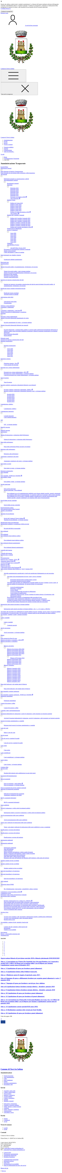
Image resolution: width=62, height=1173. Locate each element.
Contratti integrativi (9, 416)
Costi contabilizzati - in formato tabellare (14, 757)
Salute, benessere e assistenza (11, 1109)
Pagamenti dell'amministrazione (9, 776)
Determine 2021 (14, 194)
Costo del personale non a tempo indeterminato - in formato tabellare (21, 375)
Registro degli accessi (9, 919)
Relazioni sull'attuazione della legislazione (14, 855)
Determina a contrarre (15, 588)
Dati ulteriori (4, 932)
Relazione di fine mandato (10, 274)
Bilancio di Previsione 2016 (14, 662)
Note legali (6, 1162)
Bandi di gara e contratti (7, 554)
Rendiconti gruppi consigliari (11, 293)
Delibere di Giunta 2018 (16, 203)
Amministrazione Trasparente (11, 158)
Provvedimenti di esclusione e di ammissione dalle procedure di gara (24, 597)
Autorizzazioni (7, 1111)
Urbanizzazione (8, 150)
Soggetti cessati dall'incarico (11, 277)
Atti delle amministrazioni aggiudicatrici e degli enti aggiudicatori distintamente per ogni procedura (29, 573)
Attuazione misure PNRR (7, 884)
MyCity (4, 1171)
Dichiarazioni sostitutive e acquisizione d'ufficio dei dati (15, 524)
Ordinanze (9, 243)
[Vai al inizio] (1, 1019)
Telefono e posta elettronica (8, 305)
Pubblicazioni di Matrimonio (14, 228)
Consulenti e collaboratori (7, 307)
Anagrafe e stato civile (9, 1091)
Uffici (5, 1078)
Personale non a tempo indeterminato (10, 367)
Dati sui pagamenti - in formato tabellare (14, 785)
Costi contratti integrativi (10, 417)
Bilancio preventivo (9, 646)
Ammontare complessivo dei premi (9, 456)
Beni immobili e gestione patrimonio (10, 691)
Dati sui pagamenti (5, 779)
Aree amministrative (9, 1077)
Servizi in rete (4, 768)
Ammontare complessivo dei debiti (13, 795)
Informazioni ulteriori (15, 596)
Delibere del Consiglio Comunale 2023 (20, 218)
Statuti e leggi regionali (10, 251)
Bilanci (2, 635)
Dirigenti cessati (5, 338)
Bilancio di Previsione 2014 (14, 661)
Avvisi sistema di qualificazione (18, 593)
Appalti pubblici (8, 1096)
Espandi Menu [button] (4, 167)
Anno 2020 (13, 237)
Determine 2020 (14, 192)
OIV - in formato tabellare (10, 424)
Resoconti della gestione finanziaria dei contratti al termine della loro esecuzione (27, 601)
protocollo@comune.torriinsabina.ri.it (13, 1148)
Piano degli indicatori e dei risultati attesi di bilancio (14, 684)
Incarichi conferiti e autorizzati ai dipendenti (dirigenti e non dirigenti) (18, 385)
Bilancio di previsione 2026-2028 (15, 649)
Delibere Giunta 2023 (15, 210)
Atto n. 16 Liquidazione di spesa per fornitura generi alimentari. (22, 1013)
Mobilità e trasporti (8, 1101)
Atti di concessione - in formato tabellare (14, 632)
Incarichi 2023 (10, 395)
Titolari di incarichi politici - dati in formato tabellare (17, 271)
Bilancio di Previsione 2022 (17, 658)
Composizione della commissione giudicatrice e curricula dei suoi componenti (27, 599)
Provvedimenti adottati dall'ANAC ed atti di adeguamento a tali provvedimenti (24, 908)
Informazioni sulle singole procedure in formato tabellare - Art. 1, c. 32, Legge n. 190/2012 (27, 609)
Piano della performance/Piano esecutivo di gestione (17, 446)
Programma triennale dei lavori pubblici (20, 581)
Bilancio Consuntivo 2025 (14, 668)
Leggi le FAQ (7, 1152)
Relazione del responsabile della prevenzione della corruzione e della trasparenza (24, 906)
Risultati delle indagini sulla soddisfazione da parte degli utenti (20, 773)
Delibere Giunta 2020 (15, 206)
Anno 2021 (13, 239)
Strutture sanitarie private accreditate (10, 860)
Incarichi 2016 (10, 400)
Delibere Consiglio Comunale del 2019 (20, 224)
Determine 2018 (14, 189)
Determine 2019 (14, 191)
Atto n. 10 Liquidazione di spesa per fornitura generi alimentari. (22, 993)
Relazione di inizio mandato (11, 275)
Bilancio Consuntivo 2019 (14, 677)
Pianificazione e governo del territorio (10, 829)
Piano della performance (7, 442)
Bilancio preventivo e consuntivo (9, 641)
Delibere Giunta (11, 200)
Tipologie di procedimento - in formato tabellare (16, 520)
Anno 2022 (13, 240)
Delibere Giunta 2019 (15, 204)
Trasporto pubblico (8, 147)
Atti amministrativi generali (11, 180)
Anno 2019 (13, 236)
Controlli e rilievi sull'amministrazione (10, 710)
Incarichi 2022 (10, 394)
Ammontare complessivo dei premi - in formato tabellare (18, 461)
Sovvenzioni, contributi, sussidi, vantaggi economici (14, 614)
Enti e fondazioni (8, 1080)
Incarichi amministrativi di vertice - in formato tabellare (18, 322)
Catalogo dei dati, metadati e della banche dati (15, 926)
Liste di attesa (4, 760)
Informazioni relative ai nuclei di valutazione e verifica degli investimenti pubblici (24, 812)
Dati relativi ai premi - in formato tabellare (14, 468)
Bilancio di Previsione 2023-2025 (15, 653)
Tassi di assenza (5, 378)
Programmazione (5, 558)
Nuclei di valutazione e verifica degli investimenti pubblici (15, 808)
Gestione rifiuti (4, 767)
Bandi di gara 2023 (5, 566)
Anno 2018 (13, 234)
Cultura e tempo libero (9, 1092)
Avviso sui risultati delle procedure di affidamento (23, 591)
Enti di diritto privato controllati (9, 500)
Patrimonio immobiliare (7, 696)
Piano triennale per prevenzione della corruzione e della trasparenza (18, 173)
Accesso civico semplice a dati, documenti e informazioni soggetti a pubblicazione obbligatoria (28, 916)
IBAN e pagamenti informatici (8, 798)
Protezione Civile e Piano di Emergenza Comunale (13, 894)
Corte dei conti (4, 728)
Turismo (6, 148)
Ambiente (6, 1108)
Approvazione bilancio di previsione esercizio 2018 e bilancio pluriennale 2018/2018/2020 (30, 958)
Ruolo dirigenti (8, 335)
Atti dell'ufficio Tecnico (13, 245)
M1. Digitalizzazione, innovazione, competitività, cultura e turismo (21, 889)
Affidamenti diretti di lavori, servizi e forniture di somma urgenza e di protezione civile (32, 594)
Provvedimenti (4, 531)
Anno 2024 (10, 350)
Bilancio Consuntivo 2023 (14, 671)
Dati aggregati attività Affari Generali (10, 509)
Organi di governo (8, 1075)
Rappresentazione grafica (7, 507)
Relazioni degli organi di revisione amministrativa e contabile (19, 725)
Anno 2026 (13, 233)
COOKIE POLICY (6, 8)
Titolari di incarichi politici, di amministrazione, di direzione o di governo (19, 267)
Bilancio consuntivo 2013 (13, 681)
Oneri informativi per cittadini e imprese (11, 255)
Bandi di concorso (5, 427)
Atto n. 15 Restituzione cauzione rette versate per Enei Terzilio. (21, 1010)
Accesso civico (4, 912)
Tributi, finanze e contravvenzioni (12, 1106)
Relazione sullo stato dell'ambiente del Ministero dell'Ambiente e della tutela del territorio (26, 858)
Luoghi (6, 1128)
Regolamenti (7, 928)
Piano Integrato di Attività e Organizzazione (12, 171)
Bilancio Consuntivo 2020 (14, 675)
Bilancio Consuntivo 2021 (14, 674)
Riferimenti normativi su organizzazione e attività (16, 179)
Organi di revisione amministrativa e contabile (12, 721)
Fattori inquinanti (8, 850)
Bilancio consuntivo (9, 665)
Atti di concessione (5, 628)
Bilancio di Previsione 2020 (14, 659)
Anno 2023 (13, 242)
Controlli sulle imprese (6, 550)
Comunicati (7, 1120)
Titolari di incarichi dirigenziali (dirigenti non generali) (14, 325)
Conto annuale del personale (11, 365)
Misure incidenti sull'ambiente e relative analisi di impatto (18, 852)
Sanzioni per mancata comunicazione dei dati (12, 280)
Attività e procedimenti (6, 510)
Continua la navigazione (6, 11)
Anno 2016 (10, 353)
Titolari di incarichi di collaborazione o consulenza (13, 312)
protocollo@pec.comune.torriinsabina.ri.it (14, 1149)
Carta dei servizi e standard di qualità (10, 738)
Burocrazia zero (5, 262)
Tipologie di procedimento (7, 513)
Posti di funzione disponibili (11, 334)
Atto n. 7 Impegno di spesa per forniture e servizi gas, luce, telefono (23, 983)
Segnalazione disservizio (10, 1155)
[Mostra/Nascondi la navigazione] (13, 75)
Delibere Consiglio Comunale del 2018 (20, 225)
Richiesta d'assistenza (9, 1157)
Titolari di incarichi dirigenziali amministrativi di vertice (15, 318)
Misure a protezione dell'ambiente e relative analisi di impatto (19, 853)
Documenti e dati (8, 1084)
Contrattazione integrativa (7, 411)
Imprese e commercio (9, 1095)
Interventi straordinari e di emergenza (10, 871)
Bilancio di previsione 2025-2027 (15, 650)
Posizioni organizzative (6, 341)
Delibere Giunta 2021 (15, 207)
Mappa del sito (4, 1168)
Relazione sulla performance (8, 449)
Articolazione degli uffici (7, 297)
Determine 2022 (14, 195)
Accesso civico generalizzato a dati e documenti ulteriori (18, 918)
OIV (2, 420)
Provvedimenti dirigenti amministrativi (10, 543)
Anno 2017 (10, 354)
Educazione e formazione (10, 1103)
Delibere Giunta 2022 (15, 209)
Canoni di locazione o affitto (8, 703)
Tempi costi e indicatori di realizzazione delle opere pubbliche (16, 822)
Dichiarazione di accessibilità (11, 1164)
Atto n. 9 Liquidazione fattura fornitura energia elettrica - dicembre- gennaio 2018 (28, 990)
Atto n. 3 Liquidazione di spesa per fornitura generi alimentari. (21, 968)
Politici (5, 1081)
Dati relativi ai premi (6, 463)
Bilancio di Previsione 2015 (14, 664)
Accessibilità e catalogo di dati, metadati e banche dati (14, 922)
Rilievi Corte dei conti (9, 732)
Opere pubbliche (5, 805)
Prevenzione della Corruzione (8, 896)
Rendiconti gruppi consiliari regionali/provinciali (13, 288)
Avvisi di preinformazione (17, 587)
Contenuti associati (12, 625)
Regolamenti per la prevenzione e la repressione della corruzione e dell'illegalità (24, 905)
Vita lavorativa (7, 1093)
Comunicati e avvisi (6, 893)
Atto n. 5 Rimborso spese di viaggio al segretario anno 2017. (20, 975)
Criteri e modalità (5, 617)
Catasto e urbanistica (9, 1098)
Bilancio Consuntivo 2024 (14, 670)
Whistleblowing (5, 935)
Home (5, 157)
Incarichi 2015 (10, 401)
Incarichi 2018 (10, 398)
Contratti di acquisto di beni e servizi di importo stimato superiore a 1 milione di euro (28, 600)
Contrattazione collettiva (7, 404)
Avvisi (5, 1121)
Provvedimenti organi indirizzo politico (11, 536)
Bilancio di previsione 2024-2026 (15, 652)
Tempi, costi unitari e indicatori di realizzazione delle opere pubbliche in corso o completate (27, 827)
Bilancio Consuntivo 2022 (14, 672)
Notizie (6, 1118)
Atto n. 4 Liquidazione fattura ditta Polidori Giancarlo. (19, 971)
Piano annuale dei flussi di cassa (9, 638)
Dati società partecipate (10, 489)
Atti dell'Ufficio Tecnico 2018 (18, 248)
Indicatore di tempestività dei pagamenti (14, 793)
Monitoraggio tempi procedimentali (10, 522)
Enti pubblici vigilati (6, 477)
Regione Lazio (4, 13)
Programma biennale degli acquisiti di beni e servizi (23, 579)
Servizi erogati (4, 735)
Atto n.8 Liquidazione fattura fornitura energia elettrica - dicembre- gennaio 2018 (28, 986)
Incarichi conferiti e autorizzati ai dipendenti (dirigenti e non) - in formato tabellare (25, 391)
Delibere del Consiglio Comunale (15, 215)
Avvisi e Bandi (14, 590)
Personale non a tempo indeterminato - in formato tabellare (19, 373)
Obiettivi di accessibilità (10, 929)
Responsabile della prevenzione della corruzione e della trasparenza (21, 903)
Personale (3, 313)
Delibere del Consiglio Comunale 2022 (20, 219)
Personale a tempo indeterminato (9, 316)
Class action (4, 745)
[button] (8, 140)
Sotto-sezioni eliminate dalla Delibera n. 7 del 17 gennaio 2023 (17, 569)
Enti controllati (4, 472)
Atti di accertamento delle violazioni (13, 909)
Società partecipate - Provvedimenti (13, 490)
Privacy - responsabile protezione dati (10, 934)
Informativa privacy (9, 1161)
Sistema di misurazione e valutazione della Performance (15, 435)
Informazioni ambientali (7, 840)
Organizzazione (5, 263)
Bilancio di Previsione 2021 (14, 655)
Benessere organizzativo (7, 471)
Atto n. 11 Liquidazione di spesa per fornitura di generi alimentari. (23, 996)
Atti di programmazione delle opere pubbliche (12, 815)
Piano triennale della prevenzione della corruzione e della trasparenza (21, 902)
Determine (9, 185)
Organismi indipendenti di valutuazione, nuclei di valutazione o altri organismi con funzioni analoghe (26, 713)
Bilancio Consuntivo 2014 (14, 680)
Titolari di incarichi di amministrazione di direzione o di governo (20, 272)
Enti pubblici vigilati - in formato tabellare (14, 481)
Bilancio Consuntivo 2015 (14, 678)
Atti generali (4, 174)
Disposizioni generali (6, 168)
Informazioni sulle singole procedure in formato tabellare (15, 604)
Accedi (2, 154)
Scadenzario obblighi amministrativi (13, 259)
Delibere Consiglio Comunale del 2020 (20, 222)
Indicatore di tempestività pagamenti (10, 789)
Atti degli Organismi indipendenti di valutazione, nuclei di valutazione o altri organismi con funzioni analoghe (32, 718)
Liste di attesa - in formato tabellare (13, 764)
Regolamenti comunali (13, 183)
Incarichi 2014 (10, 397)
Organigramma (8, 303)
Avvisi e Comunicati (12, 230)
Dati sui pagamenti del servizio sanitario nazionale (13, 787)
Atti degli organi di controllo (11, 294)
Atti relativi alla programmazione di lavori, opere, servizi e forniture (24, 576)
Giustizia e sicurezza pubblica (11, 1105)
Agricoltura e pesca (9, 1112)
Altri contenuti (4, 881)
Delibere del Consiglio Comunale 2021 (20, 221)
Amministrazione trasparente (11, 1159)
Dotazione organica (6, 358)
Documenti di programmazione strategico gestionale (17, 249)
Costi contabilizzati (5, 753)
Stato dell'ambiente (8, 849)
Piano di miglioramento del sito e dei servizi (15, 1165)
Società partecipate (5, 484)
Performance (4, 432)
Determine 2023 (14, 188)
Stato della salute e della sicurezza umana (14, 856)
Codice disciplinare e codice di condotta (14, 252)
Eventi (5, 1129)
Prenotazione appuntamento (11, 1154)
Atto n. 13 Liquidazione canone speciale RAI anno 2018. (19, 1006)
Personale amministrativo (10, 1083)
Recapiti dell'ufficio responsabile (12, 528)
